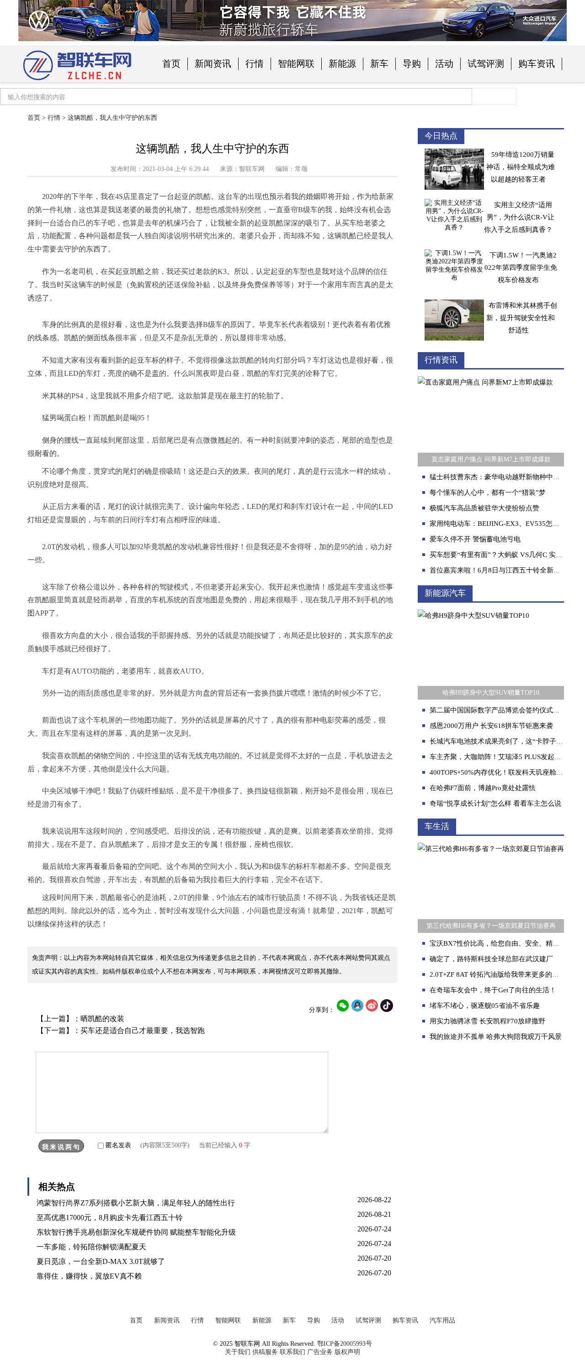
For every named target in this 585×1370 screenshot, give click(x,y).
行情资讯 (441, 359)
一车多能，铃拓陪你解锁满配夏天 (91, 1247)
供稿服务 (265, 1352)
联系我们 (292, 1352)
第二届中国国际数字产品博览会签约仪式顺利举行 (505, 710)
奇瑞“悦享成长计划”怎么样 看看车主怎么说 (495, 803)
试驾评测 (486, 64)
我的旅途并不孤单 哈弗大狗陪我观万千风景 (496, 1036)
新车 (379, 64)
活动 (444, 64)
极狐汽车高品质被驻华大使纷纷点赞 (484, 508)
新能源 (342, 64)
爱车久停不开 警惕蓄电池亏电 (475, 539)
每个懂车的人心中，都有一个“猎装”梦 (488, 492)
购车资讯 (536, 64)
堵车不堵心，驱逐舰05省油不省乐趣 (485, 1005)
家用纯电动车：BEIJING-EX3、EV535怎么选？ (501, 523)
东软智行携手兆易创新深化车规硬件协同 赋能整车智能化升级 (136, 1232)
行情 (254, 64)
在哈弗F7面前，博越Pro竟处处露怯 (483, 788)
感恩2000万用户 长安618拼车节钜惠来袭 (491, 725)
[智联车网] (77, 80)
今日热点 (441, 135)
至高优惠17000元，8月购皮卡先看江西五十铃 (110, 1217)
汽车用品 (442, 1320)
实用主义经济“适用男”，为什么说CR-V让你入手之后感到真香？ (519, 217)
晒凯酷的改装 (102, 1018)
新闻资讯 (213, 64)
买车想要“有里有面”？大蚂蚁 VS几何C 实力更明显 (506, 554)
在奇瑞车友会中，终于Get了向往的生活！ (493, 990)
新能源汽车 (445, 593)
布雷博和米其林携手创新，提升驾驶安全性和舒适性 (521, 318)
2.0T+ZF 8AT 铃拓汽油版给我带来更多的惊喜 (498, 974)
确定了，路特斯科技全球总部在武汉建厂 (491, 959)
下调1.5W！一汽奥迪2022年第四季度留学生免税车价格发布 (520, 268)
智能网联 (296, 64)
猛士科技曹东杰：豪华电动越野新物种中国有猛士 (505, 477)
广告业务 (320, 1352)
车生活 (437, 826)
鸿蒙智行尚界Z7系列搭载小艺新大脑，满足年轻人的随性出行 (136, 1203)
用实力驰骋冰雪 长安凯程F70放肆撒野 (487, 1021)
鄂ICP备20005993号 (344, 1343)
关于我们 (237, 1352)
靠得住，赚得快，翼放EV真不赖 (89, 1276)
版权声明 (347, 1352)
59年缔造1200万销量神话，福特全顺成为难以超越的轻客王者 (520, 167)
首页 (171, 64)
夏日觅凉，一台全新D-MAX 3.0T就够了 (101, 1261)
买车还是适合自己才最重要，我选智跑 (142, 1030)
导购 (412, 64)
